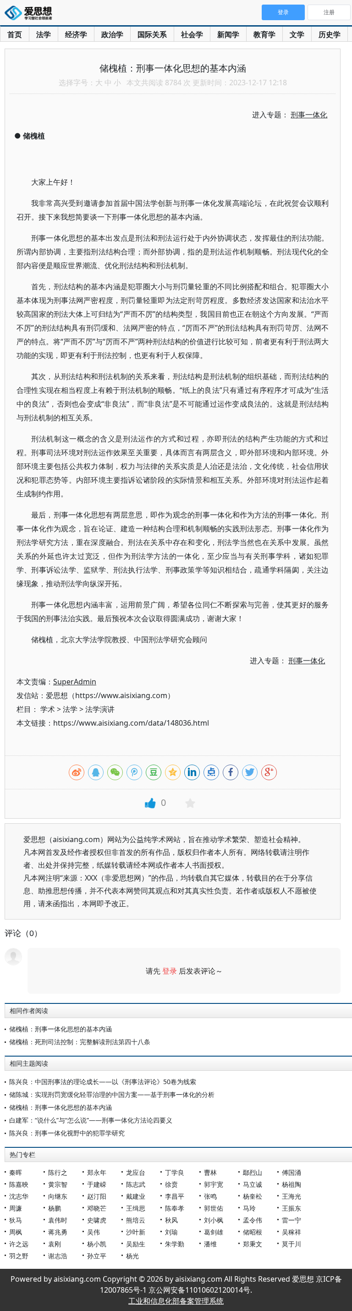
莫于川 (291, 1243)
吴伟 (93, 1232)
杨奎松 (252, 1196)
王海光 (291, 1196)
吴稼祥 (291, 1232)
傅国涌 (291, 1172)
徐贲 (171, 1184)
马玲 (249, 1208)
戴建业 (135, 1196)
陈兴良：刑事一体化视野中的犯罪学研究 (67, 1133)
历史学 (330, 34)
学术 (47, 709)
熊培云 (135, 1220)
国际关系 (152, 34)
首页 (14, 34)
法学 (43, 34)
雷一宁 (291, 1220)
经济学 (76, 34)
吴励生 (135, 1243)
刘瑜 (171, 1232)
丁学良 (174, 1172)
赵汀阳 (96, 1196)
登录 (169, 971)
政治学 (112, 34)
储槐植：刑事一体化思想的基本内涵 (60, 1029)
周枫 (15, 1232)
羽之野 (18, 1255)
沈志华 (18, 1196)
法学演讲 (100, 709)
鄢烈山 (252, 1172)
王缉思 (135, 1208)
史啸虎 (96, 1220)
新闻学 (228, 34)
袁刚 (54, 1243)
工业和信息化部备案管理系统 (176, 1301)
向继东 (57, 1196)
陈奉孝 (174, 1208)
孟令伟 (252, 1220)
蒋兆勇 (57, 1232)
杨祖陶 (291, 1184)
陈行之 (57, 1172)
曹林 (210, 1172)
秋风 (171, 1220)
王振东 (291, 1208)
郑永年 (96, 1172)
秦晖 (15, 1172)
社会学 (192, 34)
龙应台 (135, 1172)
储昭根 (252, 1232)
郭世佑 (213, 1208)
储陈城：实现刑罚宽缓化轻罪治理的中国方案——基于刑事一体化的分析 (111, 1094)
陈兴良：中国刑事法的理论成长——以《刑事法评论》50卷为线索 (102, 1081)
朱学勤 (174, 1243)
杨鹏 (54, 1208)
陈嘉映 (18, 1184)
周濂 (15, 1208)
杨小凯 (96, 1243)
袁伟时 (57, 1220)
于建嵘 (96, 1184)
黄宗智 (57, 1184)
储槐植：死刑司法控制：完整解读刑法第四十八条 (79, 1041)
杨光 (132, 1255)
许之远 (18, 1243)
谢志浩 (57, 1255)
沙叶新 (135, 1232)
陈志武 (135, 1184)
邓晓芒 (96, 1208)
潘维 (210, 1243)
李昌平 (174, 1196)
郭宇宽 (213, 1184)
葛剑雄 (213, 1232)
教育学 (264, 34)
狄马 (15, 1220)
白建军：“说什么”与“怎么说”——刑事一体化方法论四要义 (90, 1120)
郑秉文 (252, 1243)
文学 (297, 34)
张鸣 (210, 1196)
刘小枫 (213, 1220)
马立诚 (252, 1184)
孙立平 (96, 1255)
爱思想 (31, 14)
